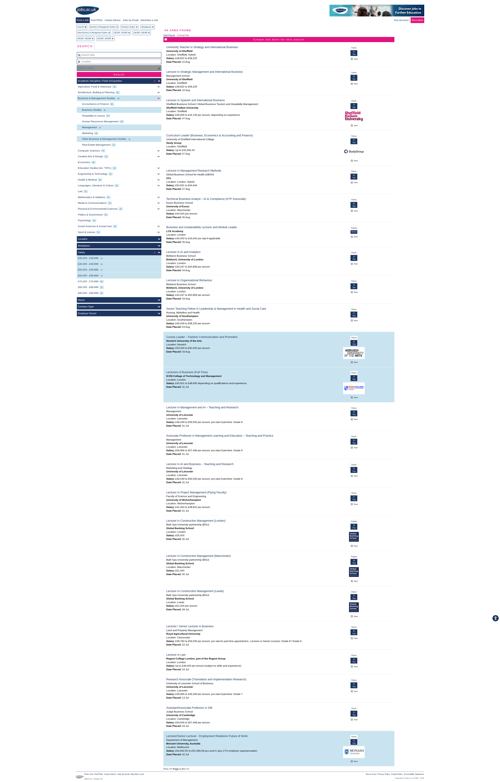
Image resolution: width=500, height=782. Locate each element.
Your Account (401, 20)
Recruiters (417, 20)
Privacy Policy (384, 774)
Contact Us (98, 779)
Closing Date (183, 35)
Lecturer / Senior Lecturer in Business (190, 626)
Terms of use (371, 774)
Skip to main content (12, 2)
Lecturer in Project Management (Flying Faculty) (196, 492)
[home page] (87, 11)
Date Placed (169, 35)
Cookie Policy (397, 774)
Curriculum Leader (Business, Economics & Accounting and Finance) (209, 135)
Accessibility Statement (414, 774)
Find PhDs (97, 20)
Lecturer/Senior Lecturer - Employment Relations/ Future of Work (207, 736)
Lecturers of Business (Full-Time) (187, 372)
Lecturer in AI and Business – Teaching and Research (200, 464)
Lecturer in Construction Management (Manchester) (198, 555)
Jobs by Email (130, 20)
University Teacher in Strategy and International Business (202, 47)
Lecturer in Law (176, 654)
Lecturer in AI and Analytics (183, 252)
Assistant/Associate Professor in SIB (189, 707)
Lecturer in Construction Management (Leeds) (195, 591)
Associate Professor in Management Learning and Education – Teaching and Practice (219, 435)
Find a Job (83, 20)
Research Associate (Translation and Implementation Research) (206, 679)
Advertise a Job (149, 20)
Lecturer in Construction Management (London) (195, 520)
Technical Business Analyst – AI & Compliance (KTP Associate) (206, 199)
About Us (88, 779)
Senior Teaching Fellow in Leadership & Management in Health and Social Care (216, 308)
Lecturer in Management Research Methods (193, 170)
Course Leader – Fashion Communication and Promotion (202, 337)
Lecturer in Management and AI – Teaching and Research (202, 407)
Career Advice (113, 20)
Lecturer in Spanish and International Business (195, 100)
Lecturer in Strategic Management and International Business (204, 71)
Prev (166, 769)
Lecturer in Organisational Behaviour (189, 280)
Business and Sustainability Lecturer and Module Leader (201, 227)
